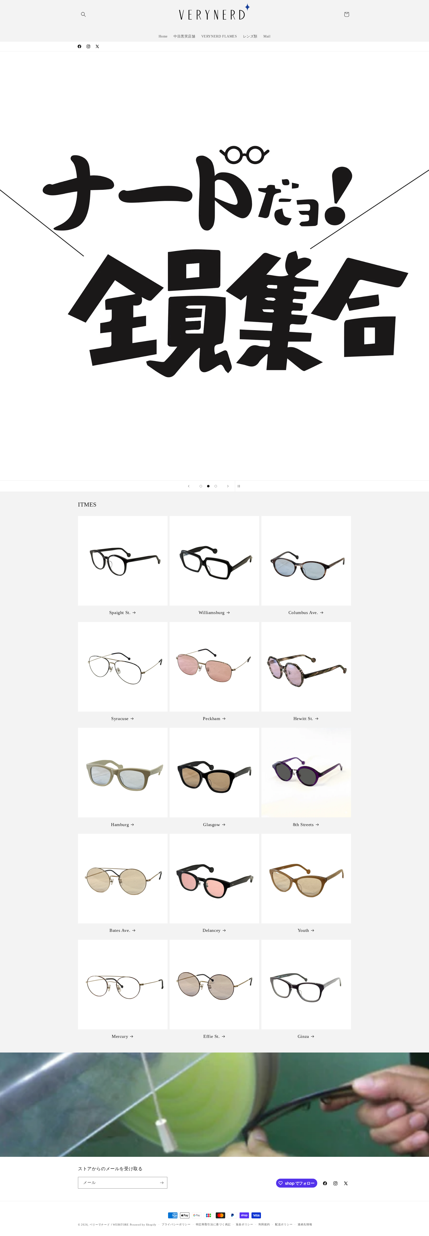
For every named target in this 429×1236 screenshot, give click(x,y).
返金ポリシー (244, 1224)
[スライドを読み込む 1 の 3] (201, 486)
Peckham (211, 718)
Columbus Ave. (303, 612)
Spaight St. (120, 612)
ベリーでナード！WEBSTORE (109, 1224)
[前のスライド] (188, 486)
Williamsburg (212, 612)
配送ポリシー (283, 1224)
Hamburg (120, 824)
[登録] (161, 1183)
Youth (303, 930)
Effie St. (211, 1036)
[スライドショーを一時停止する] (240, 486)
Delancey (212, 930)
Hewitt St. (303, 718)
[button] (83, 14)
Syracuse (120, 718)
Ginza (303, 1036)
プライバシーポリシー (176, 1224)
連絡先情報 (305, 1224)
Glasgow (211, 824)
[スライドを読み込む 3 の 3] (215, 486)
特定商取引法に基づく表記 (213, 1224)
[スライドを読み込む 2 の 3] (208, 486)
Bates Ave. (119, 930)
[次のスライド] (227, 486)
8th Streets (303, 824)
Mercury (120, 1036)
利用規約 (264, 1224)
